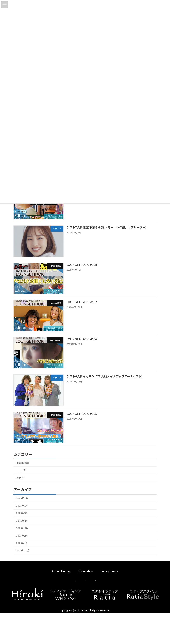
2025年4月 (22, 520)
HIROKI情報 (22, 462)
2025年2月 (22, 535)
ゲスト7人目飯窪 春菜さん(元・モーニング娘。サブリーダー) (106, 227)
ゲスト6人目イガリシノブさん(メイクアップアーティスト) (104, 376)
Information (85, 571)
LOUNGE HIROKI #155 (82, 413)
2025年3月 (22, 528)
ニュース (21, 470)
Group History (61, 571)
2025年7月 (22, 498)
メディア (21, 477)
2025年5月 (22, 513)
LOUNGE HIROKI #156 (82, 339)
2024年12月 (23, 550)
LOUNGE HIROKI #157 (82, 302)
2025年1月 (22, 543)
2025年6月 (22, 505)
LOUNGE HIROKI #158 (82, 264)
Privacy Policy (109, 571)
